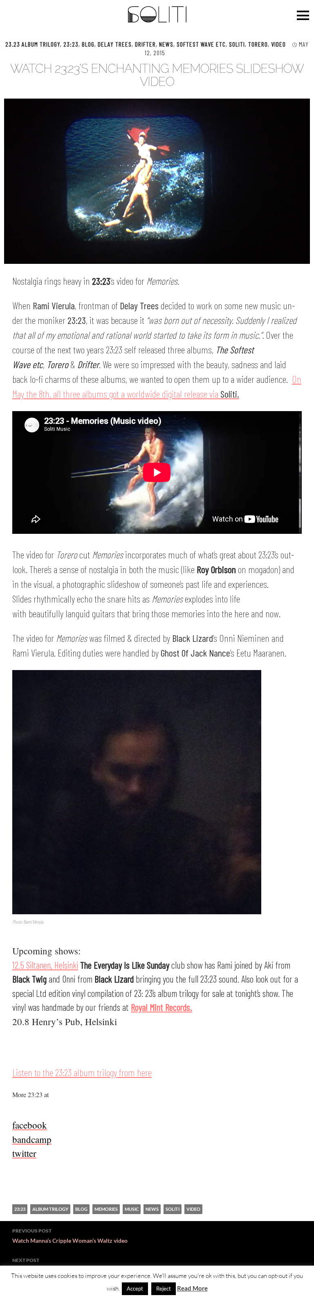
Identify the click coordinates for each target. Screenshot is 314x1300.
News (166, 44)
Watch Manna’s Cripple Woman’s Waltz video (70, 1236)
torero (258, 44)
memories (106, 1209)
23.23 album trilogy (32, 44)
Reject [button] (163, 1288)
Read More (192, 1288)
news (152, 1209)
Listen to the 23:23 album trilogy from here (82, 1072)
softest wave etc (201, 44)
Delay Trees (115, 44)
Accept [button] (135, 1288)
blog (81, 1209)
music (132, 1209)
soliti (172, 1209)
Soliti (237, 44)
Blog (88, 44)
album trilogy (50, 1209)
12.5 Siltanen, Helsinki (45, 965)
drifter (145, 44)
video (278, 44)
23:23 (70, 44)
